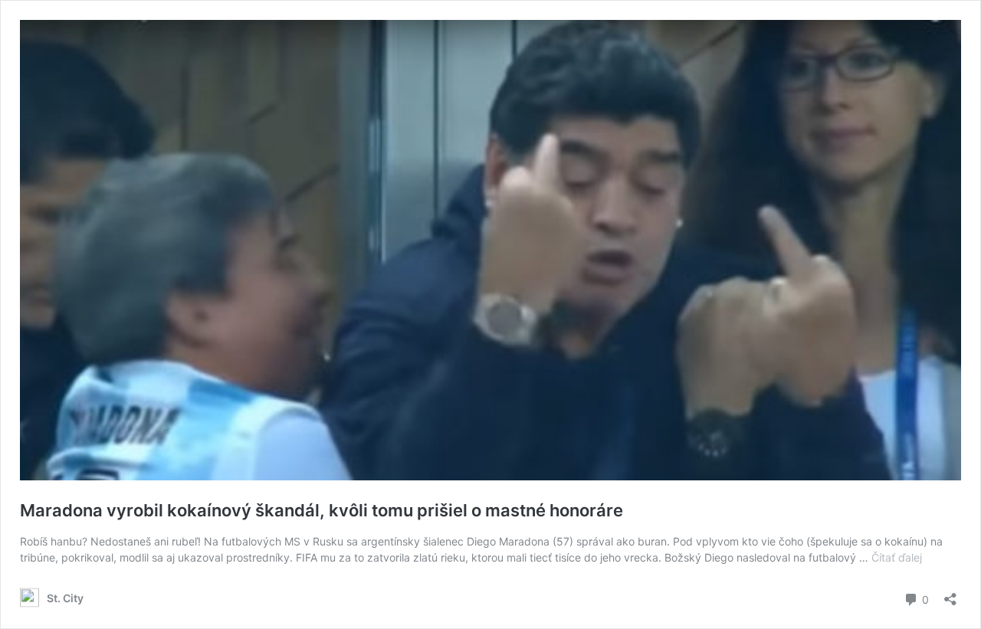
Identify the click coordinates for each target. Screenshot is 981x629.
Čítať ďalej (896, 557)
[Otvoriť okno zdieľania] (950, 594)
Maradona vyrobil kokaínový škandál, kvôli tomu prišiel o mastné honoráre (321, 510)
